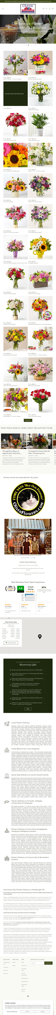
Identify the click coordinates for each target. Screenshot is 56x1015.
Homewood (43, 733)
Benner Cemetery (43, 785)
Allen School (24, 817)
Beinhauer (43, 784)
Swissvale (21, 744)
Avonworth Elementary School (37, 824)
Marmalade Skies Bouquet (10, 355)
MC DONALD (35, 735)
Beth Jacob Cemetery (22, 788)
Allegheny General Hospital (23, 753)
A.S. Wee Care (25, 807)
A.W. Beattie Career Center (37, 807)
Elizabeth (20, 732)
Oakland (33, 739)
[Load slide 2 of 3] (26, 45)
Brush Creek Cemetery (24, 795)
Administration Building (45, 810)
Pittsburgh (31, 741)
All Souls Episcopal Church (33, 839)
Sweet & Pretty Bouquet (9, 293)
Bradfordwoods (37, 727)
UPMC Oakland (28, 767)
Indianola (13, 735)
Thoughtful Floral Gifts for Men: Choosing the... (39, 452)
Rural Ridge (48, 741)
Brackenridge (24, 727)
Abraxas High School (39, 809)
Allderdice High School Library (19, 815)
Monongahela (26, 736)
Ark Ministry (34, 850)
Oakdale (29, 739)
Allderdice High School (45, 814)
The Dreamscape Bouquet (35, 232)
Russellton (14, 742)
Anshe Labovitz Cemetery (20, 781)
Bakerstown (39, 726)
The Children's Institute (29, 764)
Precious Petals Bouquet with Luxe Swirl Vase (15, 263)
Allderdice (36, 814)
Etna (25, 732)
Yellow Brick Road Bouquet (10, 385)
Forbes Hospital (40, 756)
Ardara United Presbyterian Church (20, 850)
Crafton (44, 729)
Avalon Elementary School (34, 823)
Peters (16, 741)
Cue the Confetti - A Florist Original (37, 355)
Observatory (45, 739)
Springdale (44, 742)
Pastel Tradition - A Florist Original (12, 79)
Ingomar (19, 735)
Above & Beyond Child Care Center (21, 809)
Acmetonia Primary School (30, 810)
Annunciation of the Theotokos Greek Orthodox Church (31, 843)
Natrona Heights (43, 738)
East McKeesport (44, 730)
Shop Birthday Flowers (26, 33)
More (28, 709)
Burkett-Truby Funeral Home (39, 796)
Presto (37, 741)
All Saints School (29, 814)
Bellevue (45, 726)
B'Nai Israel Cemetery (22, 784)
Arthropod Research (16, 821)
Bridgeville (45, 727)
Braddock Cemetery (43, 793)
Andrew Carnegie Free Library (43, 817)
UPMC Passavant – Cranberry (40, 767)
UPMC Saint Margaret (32, 769)
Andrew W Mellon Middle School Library (21, 818)
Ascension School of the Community (32, 821)
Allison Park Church (35, 842)
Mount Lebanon (15, 738)
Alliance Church (25, 842)
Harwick (25, 733)
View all (28, 420)
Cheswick (27, 729)
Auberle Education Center (21, 823)
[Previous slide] (20, 45)
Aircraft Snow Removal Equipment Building (23, 812)
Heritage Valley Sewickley (30, 759)
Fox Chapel (37, 732)
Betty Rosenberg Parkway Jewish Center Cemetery (34, 790)
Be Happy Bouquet (33, 263)
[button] (2, 8)
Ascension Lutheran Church (32, 851)
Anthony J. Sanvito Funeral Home (36, 781)
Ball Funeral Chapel (34, 784)
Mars (41, 735)
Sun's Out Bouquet (8, 201)
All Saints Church (21, 837)
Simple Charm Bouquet (34, 293)
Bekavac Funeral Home (31, 785)
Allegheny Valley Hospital (37, 753)
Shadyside (32, 742)
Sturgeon (16, 744)
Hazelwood (30, 733)
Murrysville (35, 738)
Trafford (33, 744)
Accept (27, 1011)
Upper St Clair (47, 744)
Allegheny (13, 726)
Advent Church (20, 836)
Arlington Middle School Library (42, 820)
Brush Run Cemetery (38, 795)
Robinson (41, 741)
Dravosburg (24, 730)
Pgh (20, 741)
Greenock (19, 733)
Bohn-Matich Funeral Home (18, 793)
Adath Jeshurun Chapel (32, 834)
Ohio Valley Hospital (21, 762)
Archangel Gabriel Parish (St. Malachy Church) (38, 848)
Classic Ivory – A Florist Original (36, 171)
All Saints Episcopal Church (34, 837)
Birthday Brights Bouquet (35, 79)
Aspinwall (27, 726)
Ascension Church (20, 851)
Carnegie (21, 729)
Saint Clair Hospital (40, 762)
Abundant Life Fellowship (18, 834)
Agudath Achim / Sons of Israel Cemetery (22, 778)
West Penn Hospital (42, 770)
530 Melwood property (17, 806)
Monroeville (34, 736)
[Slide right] (31, 469)
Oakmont (38, 739)
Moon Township (42, 736)
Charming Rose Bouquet (34, 416)
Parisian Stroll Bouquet (9, 324)
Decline (43, 1011)
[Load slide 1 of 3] (24, 45)
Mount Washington (26, 738)
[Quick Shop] (43, 8)
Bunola (16, 729)
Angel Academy (36, 818)
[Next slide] (31, 45)
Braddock (30, 727)
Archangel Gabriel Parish (18, 848)
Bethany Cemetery (46, 788)
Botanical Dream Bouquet (35, 201)
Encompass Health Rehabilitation (36, 755)
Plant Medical (30, 762)
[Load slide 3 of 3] (28, 45)
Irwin (24, 735)
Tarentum (27, 744)
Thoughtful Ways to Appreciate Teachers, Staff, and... (11, 452)
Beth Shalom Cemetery (35, 788)
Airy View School (20, 814)
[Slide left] (24, 469)
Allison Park (20, 726)
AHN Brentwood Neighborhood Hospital (22, 752)
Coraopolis (38, 729)
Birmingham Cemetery (34, 792)
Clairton (33, 729)
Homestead (37, 733)
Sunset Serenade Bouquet (14, 94)
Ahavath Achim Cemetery (39, 778)
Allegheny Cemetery (31, 779)
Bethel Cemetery (15, 790)
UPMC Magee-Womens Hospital (32, 765)
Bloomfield (17, 727)
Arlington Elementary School (25, 820)
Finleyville (29, 732)
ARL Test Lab (47, 807)
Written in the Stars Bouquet (11, 232)
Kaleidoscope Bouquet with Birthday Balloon (40, 324)
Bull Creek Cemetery (23, 796)
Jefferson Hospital (42, 759)
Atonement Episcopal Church (33, 853)
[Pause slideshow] (35, 45)
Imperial (49, 733)
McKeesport (14, 736)
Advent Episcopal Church (30, 836)
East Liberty (36, 730)
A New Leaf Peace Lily (34, 140)
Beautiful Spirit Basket (34, 385)
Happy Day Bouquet (33, 109)
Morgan (49, 736)
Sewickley (26, 742)
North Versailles (22, 739)
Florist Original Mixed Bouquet (11, 171)
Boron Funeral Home (31, 793)
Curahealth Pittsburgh (22, 755)
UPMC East (20, 765)
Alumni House (32, 817)
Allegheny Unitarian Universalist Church (31, 840)
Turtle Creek (39, 744)
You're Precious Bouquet (9, 140)
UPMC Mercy (19, 767)
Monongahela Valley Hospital (31, 761)
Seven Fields (20, 742)
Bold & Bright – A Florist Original (12, 416)
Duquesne (30, 730)
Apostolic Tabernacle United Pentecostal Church (37, 846)
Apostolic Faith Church (27, 845)
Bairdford (32, 726)
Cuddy (18, 730)
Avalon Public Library (24, 824)
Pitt (27, 741)
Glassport (49, 732)
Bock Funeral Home (46, 792)
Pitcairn (23, 741)
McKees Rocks (47, 735)
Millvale (20, 736)
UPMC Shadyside (44, 769)
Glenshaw (13, 733)
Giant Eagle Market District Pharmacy (32, 758)
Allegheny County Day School (34, 815)
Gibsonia (43, 732)
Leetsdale (28, 735)
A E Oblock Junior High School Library (36, 806)
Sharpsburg (38, 742)
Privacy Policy (46, 1008)
